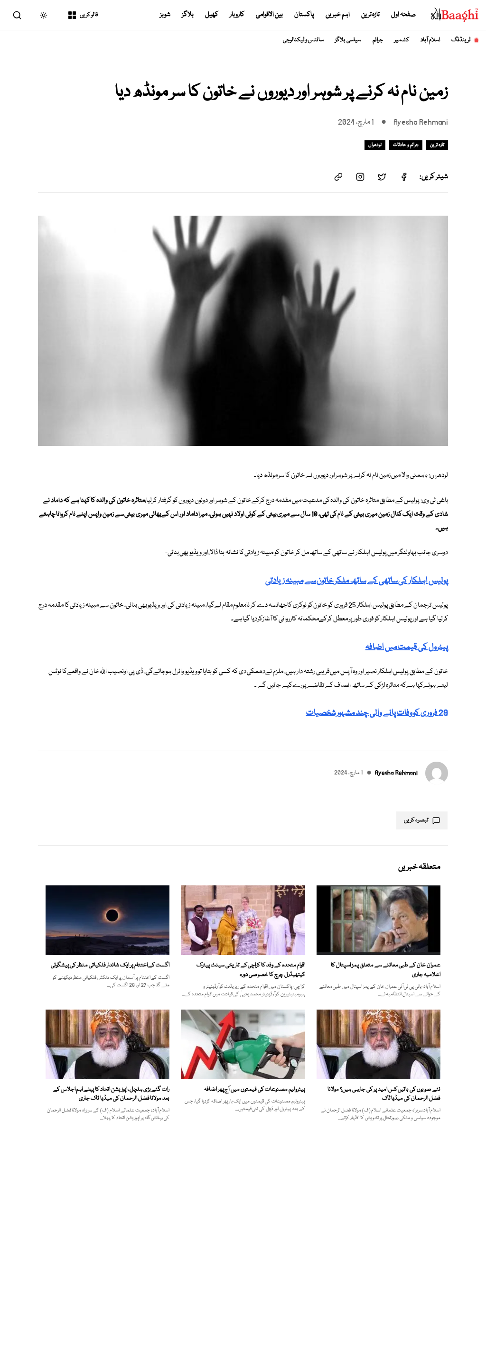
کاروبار (237, 14)
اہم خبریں (338, 14)
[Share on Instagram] (360, 177)
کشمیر (401, 40)
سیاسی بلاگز (348, 40)
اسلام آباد (430, 40)
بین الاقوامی (269, 14)
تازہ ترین (370, 14)
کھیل (211, 14)
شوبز (165, 14)
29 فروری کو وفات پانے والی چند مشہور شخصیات (377, 713)
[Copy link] (338, 177)
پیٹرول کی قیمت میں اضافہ (406, 647)
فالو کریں (89, 14)
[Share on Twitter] (382, 177)
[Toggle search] (17, 15)
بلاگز (188, 14)
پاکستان (304, 14)
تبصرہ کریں (416, 820)
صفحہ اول (403, 14)
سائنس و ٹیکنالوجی (303, 40)
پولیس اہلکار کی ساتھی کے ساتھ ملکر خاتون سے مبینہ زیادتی (356, 580)
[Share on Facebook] (404, 177)
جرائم (378, 40)
